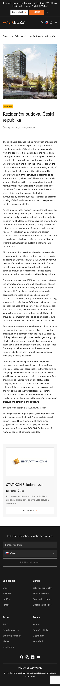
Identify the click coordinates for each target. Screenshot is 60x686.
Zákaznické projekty (21, 36)
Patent (6, 605)
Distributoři (38, 636)
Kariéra (6, 599)
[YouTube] (38, 657)
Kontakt (37, 624)
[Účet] (51, 22)
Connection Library (42, 599)
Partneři (7, 593)
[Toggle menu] (55, 22)
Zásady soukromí (11, 630)
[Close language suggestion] (47, 12)
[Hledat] (42, 22)
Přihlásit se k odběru (30, 562)
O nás (6, 588)
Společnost (6, 36)
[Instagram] (27, 657)
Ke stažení (38, 641)
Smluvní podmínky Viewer (12, 639)
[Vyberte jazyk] (46, 22)
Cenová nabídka (40, 630)
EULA (5, 624)
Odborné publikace (42, 605)
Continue (37, 12)
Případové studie (41, 593)
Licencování (8, 647)
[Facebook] (21, 657)
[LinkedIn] (32, 657)
